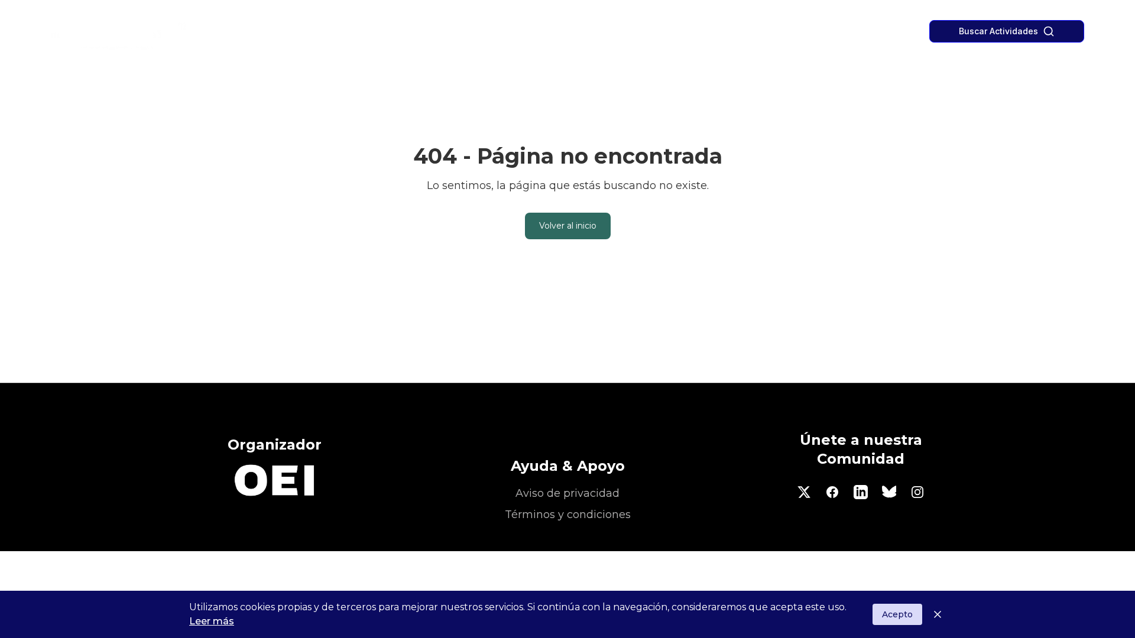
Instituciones (588, 32)
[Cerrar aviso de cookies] (937, 614)
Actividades (523, 32)
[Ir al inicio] (146, 31)
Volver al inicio (567, 225)
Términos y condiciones (568, 514)
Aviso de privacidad (567, 493)
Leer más (211, 621)
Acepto (897, 614)
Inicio (473, 32)
